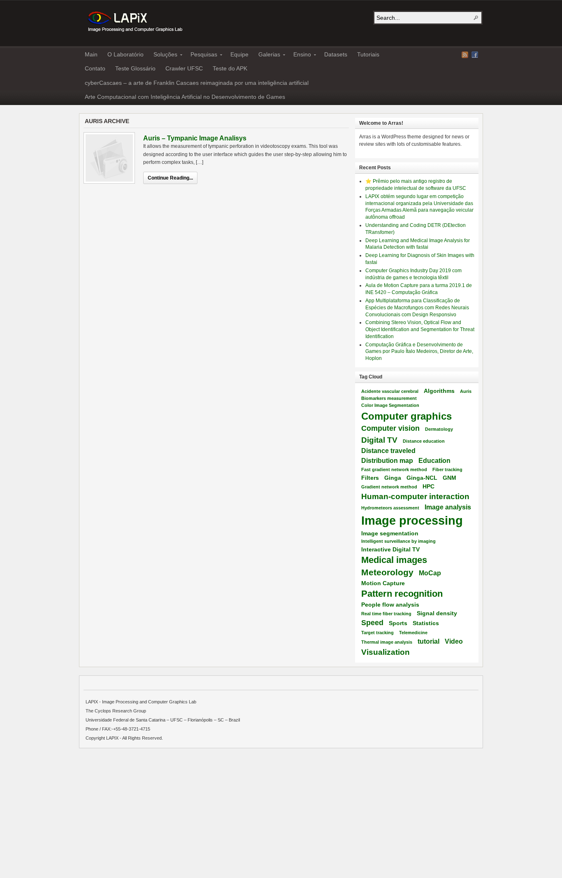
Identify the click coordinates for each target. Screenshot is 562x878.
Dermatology (439, 429)
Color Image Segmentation (390, 405)
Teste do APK (230, 68)
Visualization (385, 651)
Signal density (437, 613)
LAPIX (135, 22)
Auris (465, 391)
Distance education (424, 441)
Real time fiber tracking (386, 613)
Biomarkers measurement (389, 398)
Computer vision (390, 428)
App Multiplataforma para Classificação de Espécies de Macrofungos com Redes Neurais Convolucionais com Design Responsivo (417, 308)
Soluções (163, 55)
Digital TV (379, 439)
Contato (95, 68)
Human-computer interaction (415, 496)
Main (91, 54)
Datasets (335, 54)
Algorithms (439, 391)
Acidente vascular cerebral (389, 391)
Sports (398, 623)
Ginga (392, 477)
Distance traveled (388, 450)
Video (454, 641)
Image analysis (448, 507)
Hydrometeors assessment (390, 507)
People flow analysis (390, 604)
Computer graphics (406, 416)
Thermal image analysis (386, 642)
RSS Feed (465, 54)
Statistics (426, 623)
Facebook (474, 54)
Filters (370, 477)
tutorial (428, 641)
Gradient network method (389, 486)
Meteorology (387, 572)
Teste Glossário (135, 68)
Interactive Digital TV (390, 549)
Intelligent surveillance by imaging (398, 541)
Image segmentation (389, 533)
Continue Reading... (170, 178)
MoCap (430, 573)
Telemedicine (413, 632)
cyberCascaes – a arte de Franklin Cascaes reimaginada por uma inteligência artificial (197, 82)
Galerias (266, 55)
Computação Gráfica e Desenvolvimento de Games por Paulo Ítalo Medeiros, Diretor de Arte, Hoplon (419, 352)
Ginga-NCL (421, 477)
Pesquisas (201, 55)
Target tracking (377, 632)
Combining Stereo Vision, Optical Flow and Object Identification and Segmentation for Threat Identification (419, 329)
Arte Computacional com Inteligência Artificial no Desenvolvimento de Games (185, 96)
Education (434, 460)
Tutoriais (368, 54)
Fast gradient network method (394, 469)
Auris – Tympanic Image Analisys (194, 138)
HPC (428, 486)
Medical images (394, 560)
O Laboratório (125, 54)
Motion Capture (383, 583)
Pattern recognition (402, 593)
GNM (449, 477)
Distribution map (387, 460)
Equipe (239, 54)
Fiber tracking (447, 469)
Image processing (412, 520)
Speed (372, 623)
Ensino (299, 55)
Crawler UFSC (184, 68)
